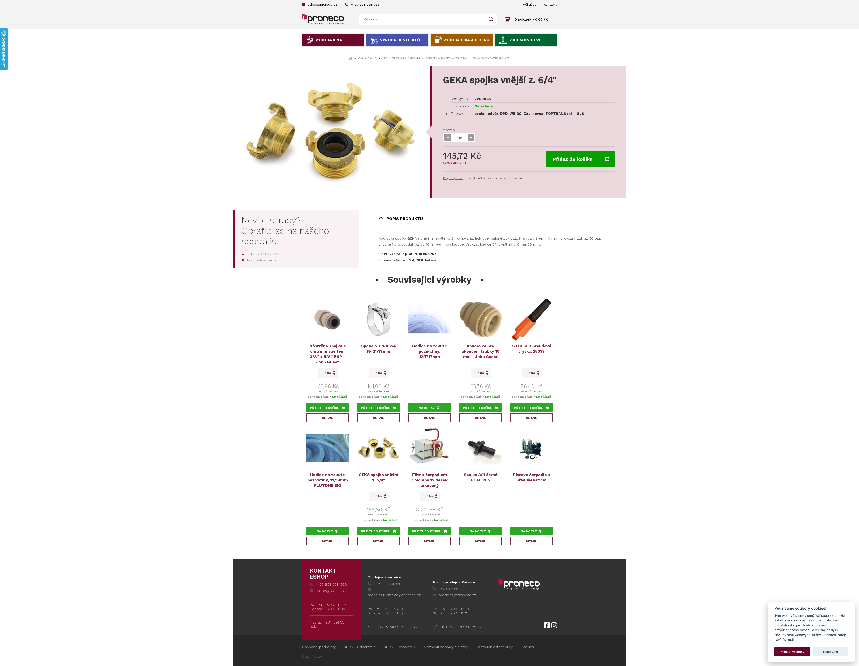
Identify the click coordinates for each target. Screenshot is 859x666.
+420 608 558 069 (365, 4)
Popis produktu (405, 218)
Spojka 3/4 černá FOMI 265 (481, 477)
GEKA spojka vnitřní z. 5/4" (378, 477)
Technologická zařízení (401, 58)
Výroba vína (328, 40)
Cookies (527, 647)
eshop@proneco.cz (322, 4)
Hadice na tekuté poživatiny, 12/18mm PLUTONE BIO (327, 480)
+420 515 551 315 (386, 583)
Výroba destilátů (400, 40)
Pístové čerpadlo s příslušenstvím (531, 477)
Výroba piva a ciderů (466, 40)
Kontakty (550, 4)
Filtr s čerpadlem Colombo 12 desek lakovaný (430, 480)
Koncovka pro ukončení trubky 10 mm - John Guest (480, 351)
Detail (327, 418)
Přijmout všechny (792, 651)
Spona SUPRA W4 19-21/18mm (378, 349)
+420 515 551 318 (452, 589)
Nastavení (830, 651)
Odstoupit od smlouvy (494, 647)
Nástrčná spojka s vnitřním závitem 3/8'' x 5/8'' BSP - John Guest (327, 354)
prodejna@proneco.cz (457, 595)
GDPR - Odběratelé (359, 647)
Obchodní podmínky (319, 647)
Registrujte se (453, 178)
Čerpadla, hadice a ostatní (446, 58)
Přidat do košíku (573, 159)
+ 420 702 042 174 (263, 254)
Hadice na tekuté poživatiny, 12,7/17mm (429, 351)
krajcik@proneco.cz (264, 260)
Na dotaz (427, 408)
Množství (449, 130)
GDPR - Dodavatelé (399, 647)
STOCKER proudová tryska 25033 (531, 349)
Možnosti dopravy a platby (446, 647)
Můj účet (529, 4)
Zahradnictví (525, 40)
